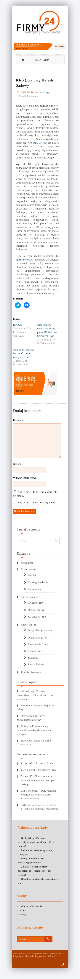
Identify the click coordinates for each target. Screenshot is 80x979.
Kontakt (24, 910)
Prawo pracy (34, 589)
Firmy (23, 914)
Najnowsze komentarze (32, 754)
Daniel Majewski (29, 790)
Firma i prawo (28, 569)
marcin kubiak (28, 770)
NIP (29, 142)
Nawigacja (42, 60)
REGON (37, 142)
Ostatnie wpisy (27, 682)
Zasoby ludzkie (36, 664)
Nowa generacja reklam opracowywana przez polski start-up (38, 780)
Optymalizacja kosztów (40, 630)
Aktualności (26, 562)
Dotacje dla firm (36, 610)
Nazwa (17, 463)
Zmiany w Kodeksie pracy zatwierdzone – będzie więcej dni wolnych (34, 730)
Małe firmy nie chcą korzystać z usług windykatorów (23, 353)
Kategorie (23, 553)
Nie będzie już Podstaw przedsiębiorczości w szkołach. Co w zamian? (35, 695)
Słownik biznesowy (28, 96)
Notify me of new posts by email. (36, 502)
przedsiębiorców (24, 259)
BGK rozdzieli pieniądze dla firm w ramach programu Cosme (38, 794)
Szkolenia (33, 657)
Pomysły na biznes (30, 597)
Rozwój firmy (35, 651)
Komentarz (19, 420)
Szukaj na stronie (28, 529)
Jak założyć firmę (37, 616)
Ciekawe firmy (36, 602)
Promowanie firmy (38, 644)
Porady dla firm (28, 624)
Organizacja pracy (37, 637)
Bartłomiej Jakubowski (32, 805)
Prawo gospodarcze (38, 582)
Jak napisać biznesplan (31, 906)
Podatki (32, 575)
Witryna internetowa (24, 477)
